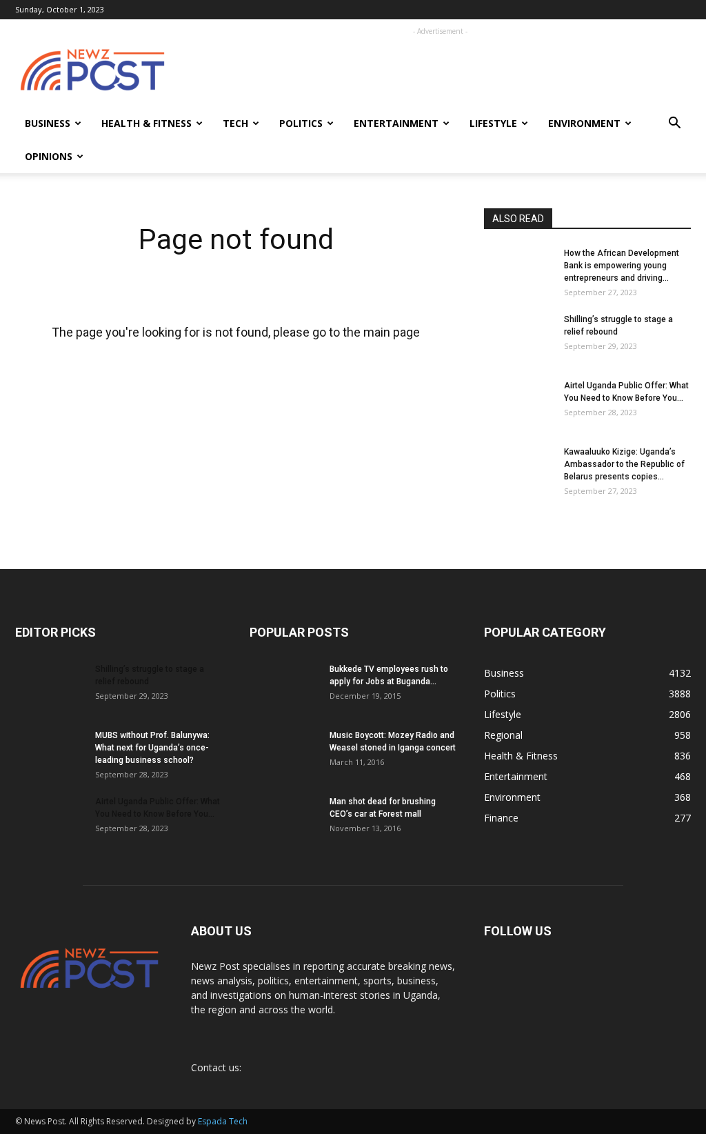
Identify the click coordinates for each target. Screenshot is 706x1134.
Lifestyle (493, 123)
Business (47, 123)
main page (391, 332)
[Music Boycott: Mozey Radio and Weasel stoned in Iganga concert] (284, 747)
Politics (301, 123)
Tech (235, 123)
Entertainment (396, 123)
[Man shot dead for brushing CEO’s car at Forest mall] (282, 819)
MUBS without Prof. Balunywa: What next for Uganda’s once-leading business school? (152, 747)
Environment (584, 123)
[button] (674, 124)
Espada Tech (223, 1121)
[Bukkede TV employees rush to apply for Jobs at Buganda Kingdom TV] (284, 687)
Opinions (48, 156)
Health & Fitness (146, 123)
